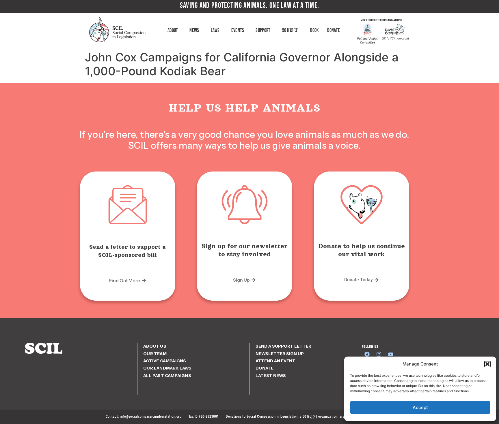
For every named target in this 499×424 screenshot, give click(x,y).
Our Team (155, 353)
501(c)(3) (290, 30)
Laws (215, 30)
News (194, 30)
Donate (333, 30)
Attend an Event (275, 360)
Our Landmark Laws (167, 368)
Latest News (271, 375)
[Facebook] (367, 354)
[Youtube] (391, 354)
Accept (420, 407)
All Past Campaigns (167, 375)
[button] (487, 364)
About (172, 30)
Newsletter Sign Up (280, 353)
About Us (154, 346)
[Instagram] (379, 354)
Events (237, 30)
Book (314, 30)
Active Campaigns (164, 360)
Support (263, 30)
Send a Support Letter (283, 346)
